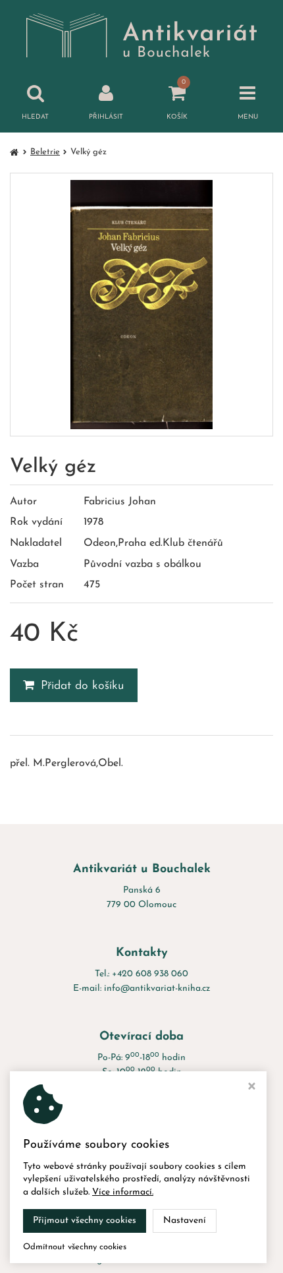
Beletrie (45, 152)
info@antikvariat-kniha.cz (157, 988)
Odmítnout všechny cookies (74, 1247)
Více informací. (122, 1192)
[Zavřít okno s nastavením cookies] (252, 1088)
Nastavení (184, 1221)
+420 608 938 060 (150, 974)
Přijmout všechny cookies (84, 1221)
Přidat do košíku (82, 686)
